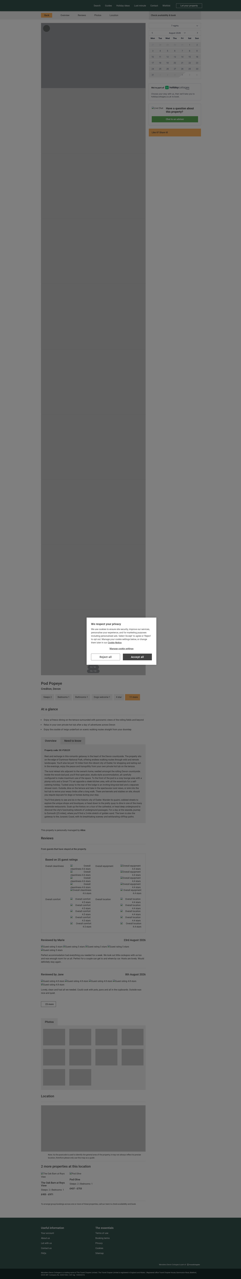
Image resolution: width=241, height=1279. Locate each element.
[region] (121, 641)
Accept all (137, 657)
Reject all (106, 657)
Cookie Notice (115, 642)
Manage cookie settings (121, 648)
